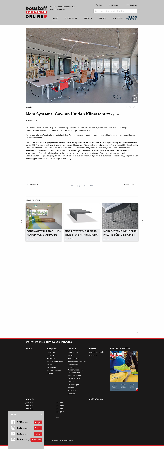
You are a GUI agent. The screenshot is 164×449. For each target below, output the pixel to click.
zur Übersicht (33, 185)
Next (143, 223)
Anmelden (36, 439)
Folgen (38, 422)
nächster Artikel (129, 185)
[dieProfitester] (131, 19)
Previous (21, 223)
